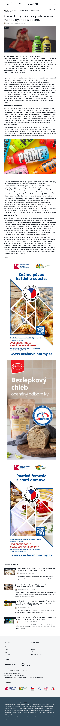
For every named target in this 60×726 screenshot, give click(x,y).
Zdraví (6, 649)
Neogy (25, 702)
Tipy (5, 652)
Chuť (5, 647)
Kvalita (13, 10)
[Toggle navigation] (54, 4)
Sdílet (23, 23)
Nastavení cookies (36, 654)
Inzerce (54, 9)
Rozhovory (7, 654)
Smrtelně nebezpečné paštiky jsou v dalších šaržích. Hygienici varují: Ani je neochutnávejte (35, 586)
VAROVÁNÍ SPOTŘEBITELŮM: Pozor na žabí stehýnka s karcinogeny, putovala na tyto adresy (36, 618)
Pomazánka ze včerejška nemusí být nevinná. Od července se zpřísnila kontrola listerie (36, 570)
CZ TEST (7, 10)
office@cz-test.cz (10, 664)
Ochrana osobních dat (37, 652)
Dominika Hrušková (23, 589)
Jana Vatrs (10, 23)
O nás (49, 9)
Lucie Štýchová (24, 573)
